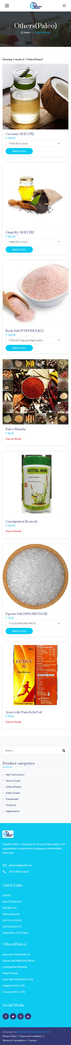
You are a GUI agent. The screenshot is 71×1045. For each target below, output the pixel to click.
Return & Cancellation (14, 1040)
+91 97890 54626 (19, 871)
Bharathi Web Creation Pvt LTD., (34, 1031)
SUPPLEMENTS (11, 926)
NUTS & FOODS (12, 920)
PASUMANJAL (11, 914)
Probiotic (11, 805)
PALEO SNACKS (11, 901)
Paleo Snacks (13, 792)
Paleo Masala (10, 973)
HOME (6, 895)
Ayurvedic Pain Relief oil (16, 954)
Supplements (13, 811)
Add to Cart (19, 151)
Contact (32, 1040)
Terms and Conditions (30, 1036)
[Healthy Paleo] (8, 834)
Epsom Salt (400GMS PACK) (18, 960)
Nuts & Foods (13, 780)
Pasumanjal (12, 798)
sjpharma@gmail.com (20, 865)
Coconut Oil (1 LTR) (13, 991)
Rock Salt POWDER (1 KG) (17, 979)
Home (27, 32)
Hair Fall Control (15, 774)
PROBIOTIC (9, 907)
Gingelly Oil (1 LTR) (13, 985)
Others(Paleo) (13, 786)
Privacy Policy (9, 1036)
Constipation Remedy (14, 966)
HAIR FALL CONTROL (15, 932)
